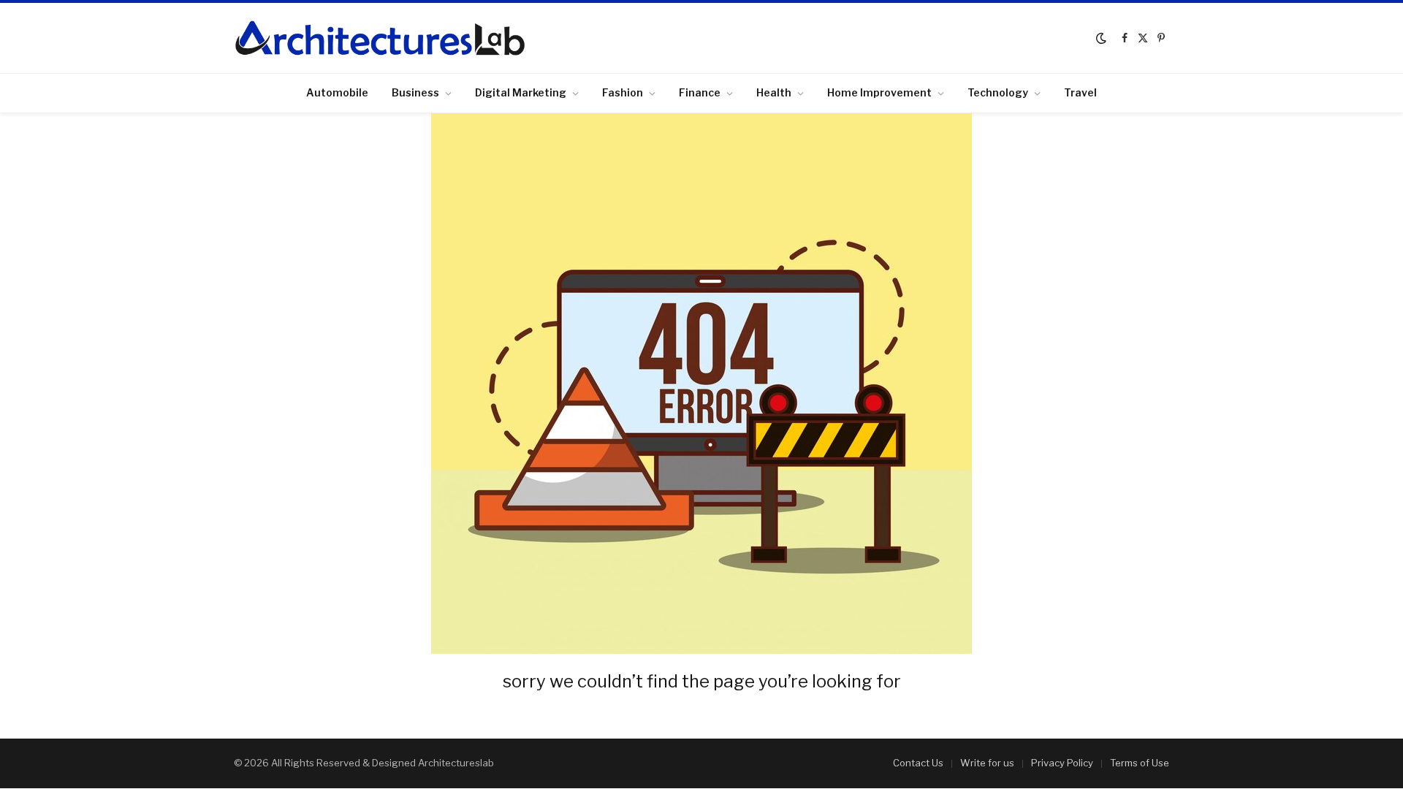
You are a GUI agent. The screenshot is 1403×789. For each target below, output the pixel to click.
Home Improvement (879, 92)
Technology (997, 92)
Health (773, 92)
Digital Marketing (520, 92)
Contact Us (918, 763)
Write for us (987, 763)
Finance (699, 92)
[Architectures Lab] (380, 38)
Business (415, 92)
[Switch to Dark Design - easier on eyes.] (1101, 38)
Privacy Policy (1062, 763)
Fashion (622, 92)
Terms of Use (1139, 763)
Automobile (337, 92)
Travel (1080, 92)
